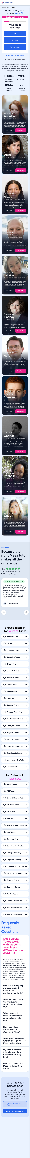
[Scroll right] (26, 612)
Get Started (20, 130)
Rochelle (10, 476)
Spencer (9, 397)
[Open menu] (27, 2)
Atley (7, 516)
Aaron (8, 356)
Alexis (8, 197)
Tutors (3, 7)
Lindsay (9, 317)
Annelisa (9, 116)
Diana (8, 155)
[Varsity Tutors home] (7, 3)
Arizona (8, 7)
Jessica (9, 275)
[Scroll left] (3, 612)
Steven (8, 235)
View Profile (9, 130)
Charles (9, 436)
